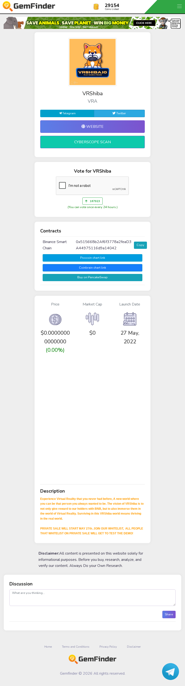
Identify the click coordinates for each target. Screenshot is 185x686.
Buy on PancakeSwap (92, 277)
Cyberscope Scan (92, 142)
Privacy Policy (108, 647)
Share (169, 614)
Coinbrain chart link (92, 267)
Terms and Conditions (75, 647)
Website (94, 126)
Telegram (69, 113)
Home (48, 647)
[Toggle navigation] (180, 6)
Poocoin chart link (92, 258)
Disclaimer (134, 647)
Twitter (121, 113)
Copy (140, 245)
